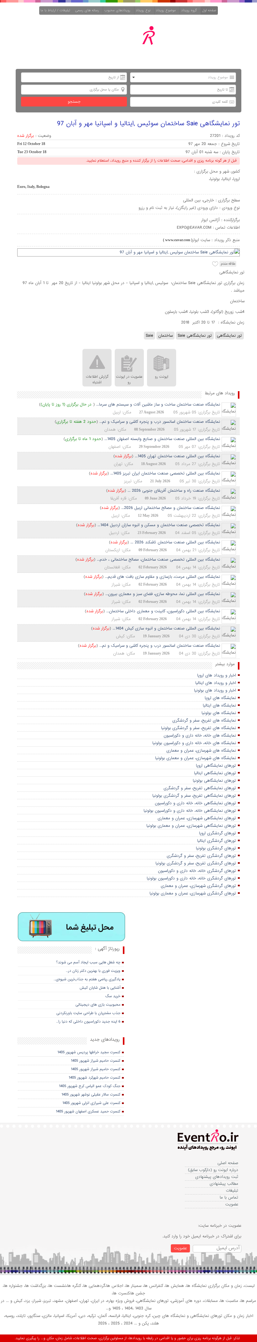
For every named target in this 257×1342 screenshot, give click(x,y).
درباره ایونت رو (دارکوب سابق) (213, 1170)
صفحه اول (209, 10)
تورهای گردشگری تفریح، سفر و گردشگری (201, 856)
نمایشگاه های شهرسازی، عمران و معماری (201, 751)
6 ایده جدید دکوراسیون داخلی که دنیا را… (88, 1021)
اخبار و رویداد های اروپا (216, 675)
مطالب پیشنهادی (224, 1184)
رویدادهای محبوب (118, 10)
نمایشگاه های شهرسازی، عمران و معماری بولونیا (195, 758)
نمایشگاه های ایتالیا (219, 705)
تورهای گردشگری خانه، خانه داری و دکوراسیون (197, 871)
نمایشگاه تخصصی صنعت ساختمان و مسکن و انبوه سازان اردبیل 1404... (158, 525)
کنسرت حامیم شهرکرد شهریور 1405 (94, 1077)
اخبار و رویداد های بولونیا (215, 690)
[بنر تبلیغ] (72, 927)
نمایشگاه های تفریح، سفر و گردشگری (204, 720)
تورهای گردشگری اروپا (217, 833)
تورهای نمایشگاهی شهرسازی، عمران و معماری (197, 818)
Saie (149, 336)
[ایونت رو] (138, 43)
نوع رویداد (144, 10)
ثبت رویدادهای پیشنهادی (216, 1177)
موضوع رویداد (167, 10)
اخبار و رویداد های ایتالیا (215, 683)
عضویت (231, 1204)
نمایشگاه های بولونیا (219, 713)
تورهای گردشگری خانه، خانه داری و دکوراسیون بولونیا (191, 878)
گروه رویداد (190, 10)
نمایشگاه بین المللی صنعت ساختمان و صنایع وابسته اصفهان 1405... (162, 439)
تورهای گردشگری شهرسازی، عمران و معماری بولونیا (192, 893)
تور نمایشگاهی (229, 336)
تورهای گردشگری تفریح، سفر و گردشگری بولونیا (195, 863)
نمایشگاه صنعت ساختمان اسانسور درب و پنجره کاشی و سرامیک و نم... (159, 422)
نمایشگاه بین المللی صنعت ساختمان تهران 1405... (177, 456)
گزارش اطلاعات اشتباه (97, 379)
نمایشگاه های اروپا (220, 698)
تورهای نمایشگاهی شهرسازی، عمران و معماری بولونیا (191, 826)
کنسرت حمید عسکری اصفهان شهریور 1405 (88, 1111)
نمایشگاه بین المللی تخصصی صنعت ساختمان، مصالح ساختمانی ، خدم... (158, 559)
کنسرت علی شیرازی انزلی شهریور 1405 (91, 1103)
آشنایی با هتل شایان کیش (100, 988)
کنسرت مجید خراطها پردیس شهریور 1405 (88, 1052)
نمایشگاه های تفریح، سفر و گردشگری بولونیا (198, 728)
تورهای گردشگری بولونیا (216, 848)
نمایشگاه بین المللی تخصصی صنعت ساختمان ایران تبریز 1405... (165, 473)
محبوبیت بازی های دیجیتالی (98, 1005)
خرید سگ (112, 996)
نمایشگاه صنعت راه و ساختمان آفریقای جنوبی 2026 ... (174, 491)
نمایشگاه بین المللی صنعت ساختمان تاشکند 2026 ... (175, 542)
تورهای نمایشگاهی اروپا (216, 766)
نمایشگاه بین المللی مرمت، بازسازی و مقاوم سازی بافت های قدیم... (162, 577)
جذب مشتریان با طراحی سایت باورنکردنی (88, 1013)
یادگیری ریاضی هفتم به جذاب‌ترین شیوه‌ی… (87, 979)
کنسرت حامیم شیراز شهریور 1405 (95, 1061)
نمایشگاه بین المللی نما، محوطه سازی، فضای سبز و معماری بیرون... (162, 594)
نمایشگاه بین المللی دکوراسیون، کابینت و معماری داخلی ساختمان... (163, 611)
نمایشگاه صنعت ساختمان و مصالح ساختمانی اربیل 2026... (170, 508)
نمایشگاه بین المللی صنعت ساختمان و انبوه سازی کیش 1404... (166, 628)
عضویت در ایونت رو (129, 379)
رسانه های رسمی (88, 10)
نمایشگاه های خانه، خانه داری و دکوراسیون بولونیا (194, 743)
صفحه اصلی (228, 1163)
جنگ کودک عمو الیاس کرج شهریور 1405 (89, 1086)
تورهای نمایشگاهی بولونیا (214, 781)
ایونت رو (161, 377)
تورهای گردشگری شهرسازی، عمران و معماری (198, 886)
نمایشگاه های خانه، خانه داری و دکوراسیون (200, 735)
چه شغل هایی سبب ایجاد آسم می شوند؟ (88, 962)
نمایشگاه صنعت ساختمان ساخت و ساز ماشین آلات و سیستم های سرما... (158, 404)
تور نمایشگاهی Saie (195, 336)
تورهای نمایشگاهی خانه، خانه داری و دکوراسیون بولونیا (190, 811)
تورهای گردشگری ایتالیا (216, 841)
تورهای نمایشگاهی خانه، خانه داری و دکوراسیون (195, 803)
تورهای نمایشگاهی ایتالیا (215, 773)
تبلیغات (232, 1191)
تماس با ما (229, 1197)
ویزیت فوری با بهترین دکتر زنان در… (93, 971)
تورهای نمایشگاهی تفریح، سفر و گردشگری (200, 788)
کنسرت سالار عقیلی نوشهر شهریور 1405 (90, 1094)
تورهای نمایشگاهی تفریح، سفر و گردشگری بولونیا (194, 796)
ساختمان (165, 336)
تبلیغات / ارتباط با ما (56, 10)
